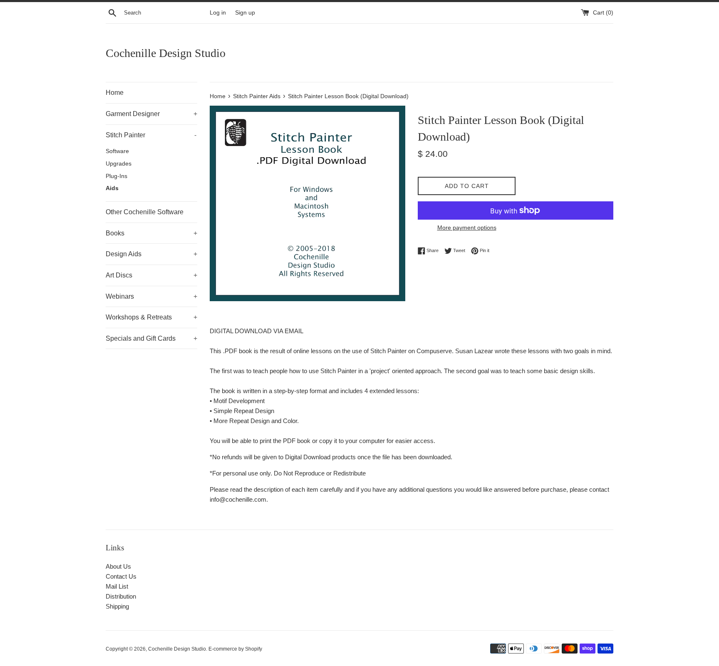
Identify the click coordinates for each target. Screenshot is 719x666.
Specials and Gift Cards (151, 338)
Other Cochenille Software (144, 211)
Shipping (117, 606)
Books (151, 233)
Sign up (245, 13)
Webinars (151, 296)
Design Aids (151, 253)
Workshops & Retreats (151, 317)
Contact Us (121, 576)
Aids (112, 188)
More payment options (466, 227)
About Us (118, 566)
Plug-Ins (116, 176)
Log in (218, 13)
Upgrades (118, 164)
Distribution (121, 596)
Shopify (253, 649)
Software (117, 151)
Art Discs (151, 275)
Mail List (117, 586)
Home (115, 92)
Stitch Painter (151, 135)
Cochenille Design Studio (166, 53)
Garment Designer (151, 113)
